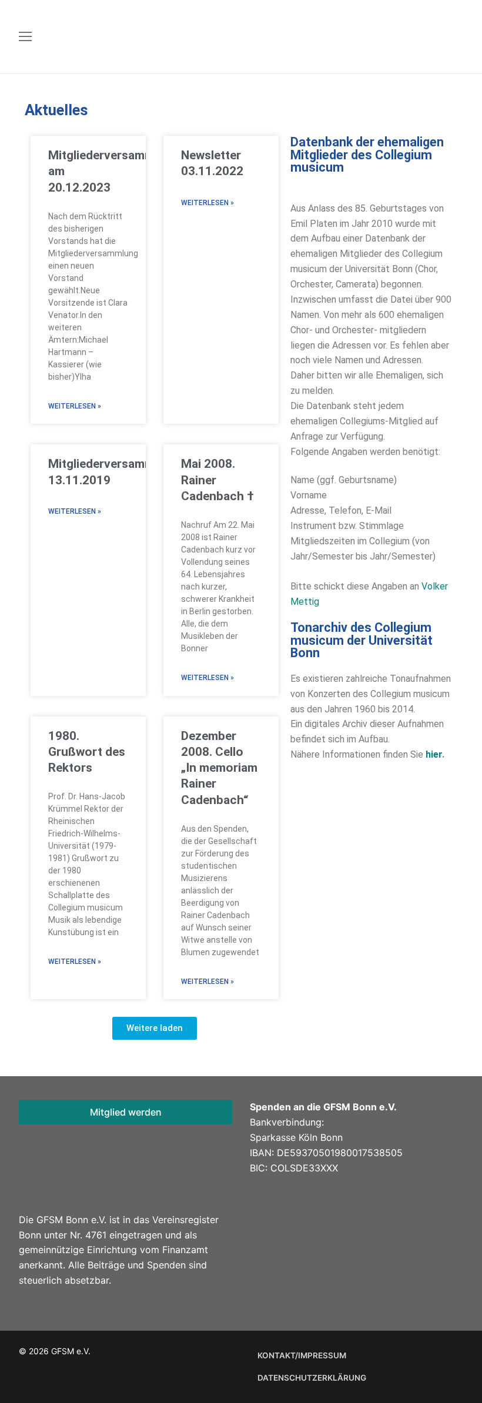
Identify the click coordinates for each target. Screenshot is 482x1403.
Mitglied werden (126, 1112)
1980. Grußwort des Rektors (86, 752)
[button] (154, 1028)
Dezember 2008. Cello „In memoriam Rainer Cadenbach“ (219, 768)
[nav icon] (25, 36)
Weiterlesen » (74, 406)
